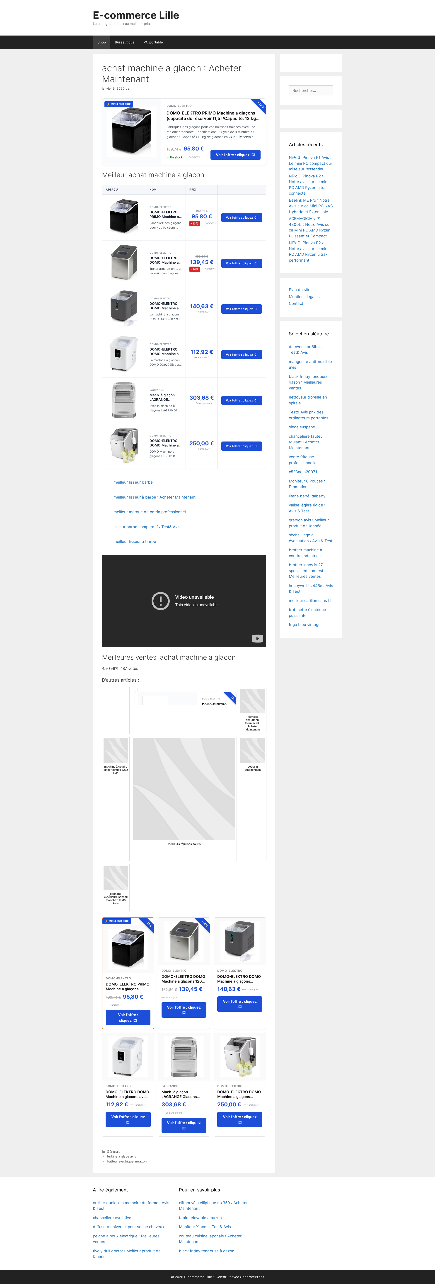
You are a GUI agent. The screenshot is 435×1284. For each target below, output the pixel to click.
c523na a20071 (303, 472)
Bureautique (125, 42)
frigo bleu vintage (305, 624)
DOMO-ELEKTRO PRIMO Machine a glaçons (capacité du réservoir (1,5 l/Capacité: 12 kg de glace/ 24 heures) (211, 118)
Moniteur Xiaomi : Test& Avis (205, 1226)
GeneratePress (252, 1277)
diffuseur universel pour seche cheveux (128, 1226)
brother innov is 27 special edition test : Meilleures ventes (307, 571)
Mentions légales (304, 296)
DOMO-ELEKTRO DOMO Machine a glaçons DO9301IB (165, 445)
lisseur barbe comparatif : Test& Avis (147, 527)
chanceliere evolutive (112, 1217)
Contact (296, 303)
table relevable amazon (200, 1217)
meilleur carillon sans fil (310, 600)
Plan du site (299, 289)
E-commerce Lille (136, 15)
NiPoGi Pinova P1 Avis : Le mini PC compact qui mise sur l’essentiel (310, 163)
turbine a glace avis (121, 1156)
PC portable (153, 42)
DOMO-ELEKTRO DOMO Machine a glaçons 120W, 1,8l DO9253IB (165, 265)
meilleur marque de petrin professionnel (150, 512)
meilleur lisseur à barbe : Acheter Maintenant (155, 497)
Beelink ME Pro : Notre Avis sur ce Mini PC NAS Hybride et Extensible (311, 206)
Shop (101, 42)
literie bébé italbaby (307, 496)
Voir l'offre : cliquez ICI (235, 155)
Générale (113, 1151)
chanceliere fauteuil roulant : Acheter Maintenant (306, 442)
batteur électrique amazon (127, 1161)
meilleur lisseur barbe (133, 482)
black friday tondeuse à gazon (206, 1251)
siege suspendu (303, 427)
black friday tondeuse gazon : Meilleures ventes (309, 382)
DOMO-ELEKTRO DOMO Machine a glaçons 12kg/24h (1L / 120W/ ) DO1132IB (239, 983)
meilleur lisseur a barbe (135, 541)
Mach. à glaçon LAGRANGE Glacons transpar (164, 399)
